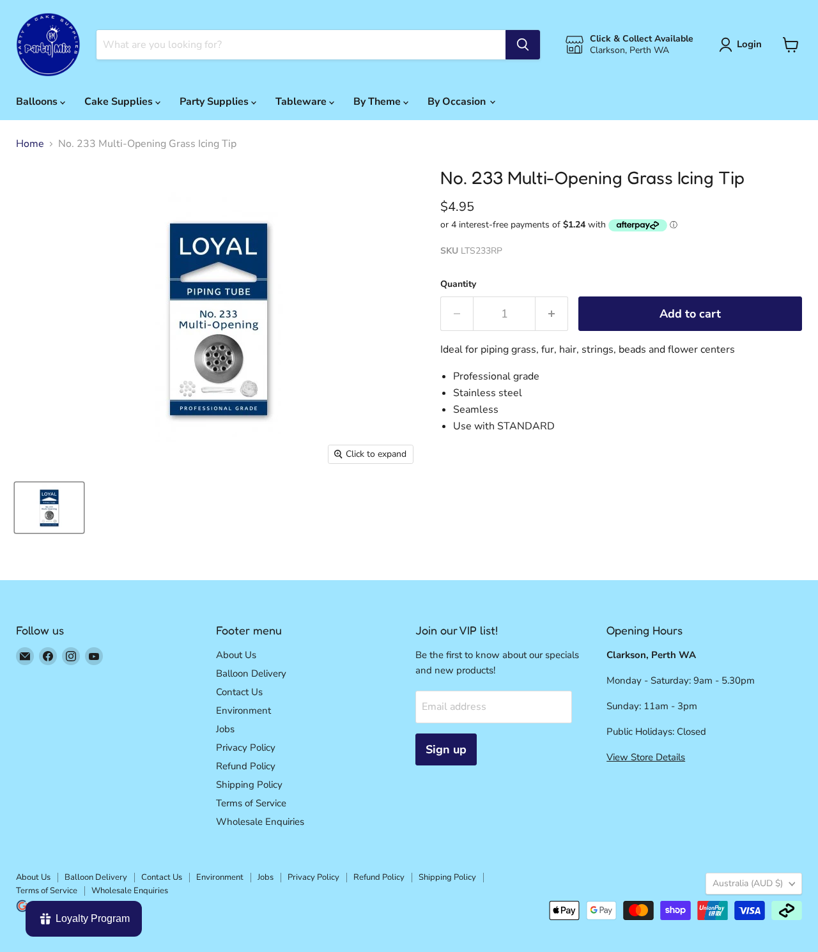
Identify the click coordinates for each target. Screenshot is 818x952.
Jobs (225, 729)
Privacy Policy (245, 747)
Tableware (302, 102)
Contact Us (239, 692)
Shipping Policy (249, 784)
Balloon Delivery (251, 673)
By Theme (378, 102)
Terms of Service (251, 803)
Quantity (458, 284)
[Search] (522, 44)
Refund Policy (245, 766)
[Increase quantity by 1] (552, 314)
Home (30, 144)
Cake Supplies (119, 102)
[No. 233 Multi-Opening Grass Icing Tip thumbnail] (49, 507)
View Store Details (645, 757)
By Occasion (458, 102)
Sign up (446, 749)
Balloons (38, 102)
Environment (243, 710)
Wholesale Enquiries (260, 821)
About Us (236, 655)
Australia (748, 883)
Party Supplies (215, 102)
